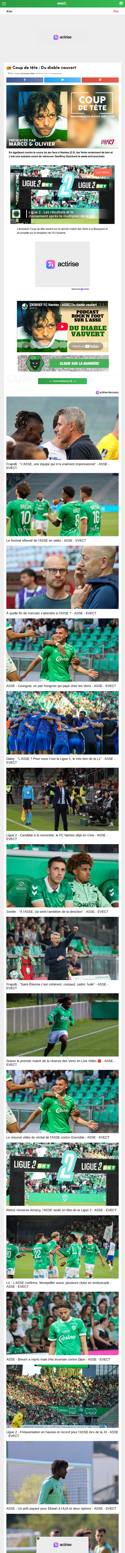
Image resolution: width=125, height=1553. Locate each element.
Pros (10, 74)
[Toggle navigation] (4, 3)
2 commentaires (55, 74)
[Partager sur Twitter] (62, 80)
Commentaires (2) (62, 381)
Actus (9, 11)
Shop (115, 11)
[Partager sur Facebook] (24, 80)
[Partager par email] (100, 80)
